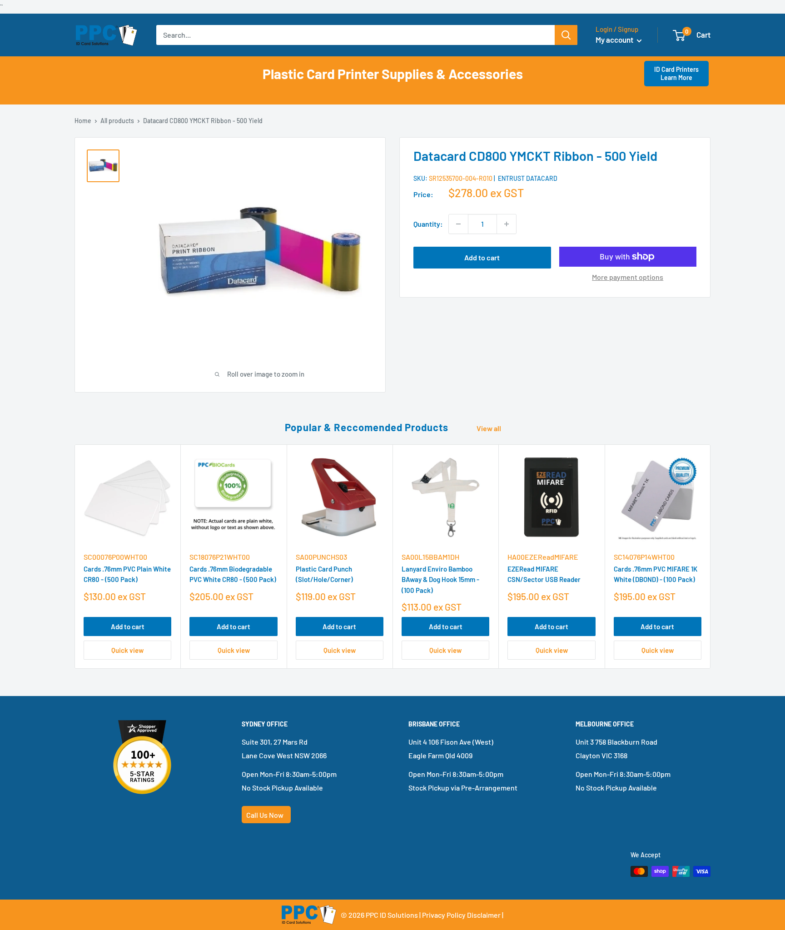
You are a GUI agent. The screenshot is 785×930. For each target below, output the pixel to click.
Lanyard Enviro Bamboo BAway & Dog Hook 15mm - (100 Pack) (440, 580)
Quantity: (428, 223)
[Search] (566, 35)
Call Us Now (264, 815)
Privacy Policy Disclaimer (461, 914)
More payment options (627, 277)
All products (117, 120)
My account (615, 39)
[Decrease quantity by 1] (458, 224)
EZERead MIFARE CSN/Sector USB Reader (544, 574)
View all (489, 428)
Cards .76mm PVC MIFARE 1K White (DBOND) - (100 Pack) (655, 574)
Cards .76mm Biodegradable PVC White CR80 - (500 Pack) (232, 574)
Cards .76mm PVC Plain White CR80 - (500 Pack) (127, 574)
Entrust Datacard (527, 179)
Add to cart (482, 257)
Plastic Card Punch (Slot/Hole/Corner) (324, 574)
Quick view (127, 650)
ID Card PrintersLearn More (676, 73)
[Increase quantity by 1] (506, 224)
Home (83, 120)
